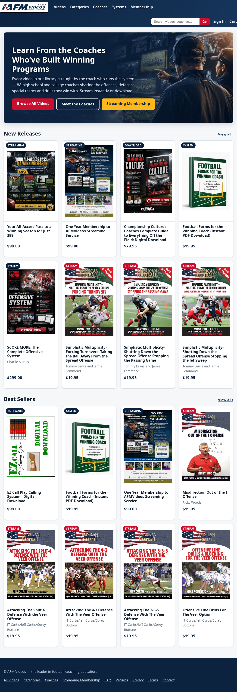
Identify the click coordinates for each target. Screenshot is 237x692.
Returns (122, 680)
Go (205, 21)
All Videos (11, 680)
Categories (79, 7)
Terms (153, 680)
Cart (233, 21)
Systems (119, 7)
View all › (225, 134)
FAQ (108, 680)
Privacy (138, 680)
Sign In (219, 21)
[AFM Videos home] (24, 7)
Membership (142, 7)
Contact (168, 680)
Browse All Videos (33, 103)
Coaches (100, 7)
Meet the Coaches (78, 104)
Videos (60, 7)
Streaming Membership (128, 103)
